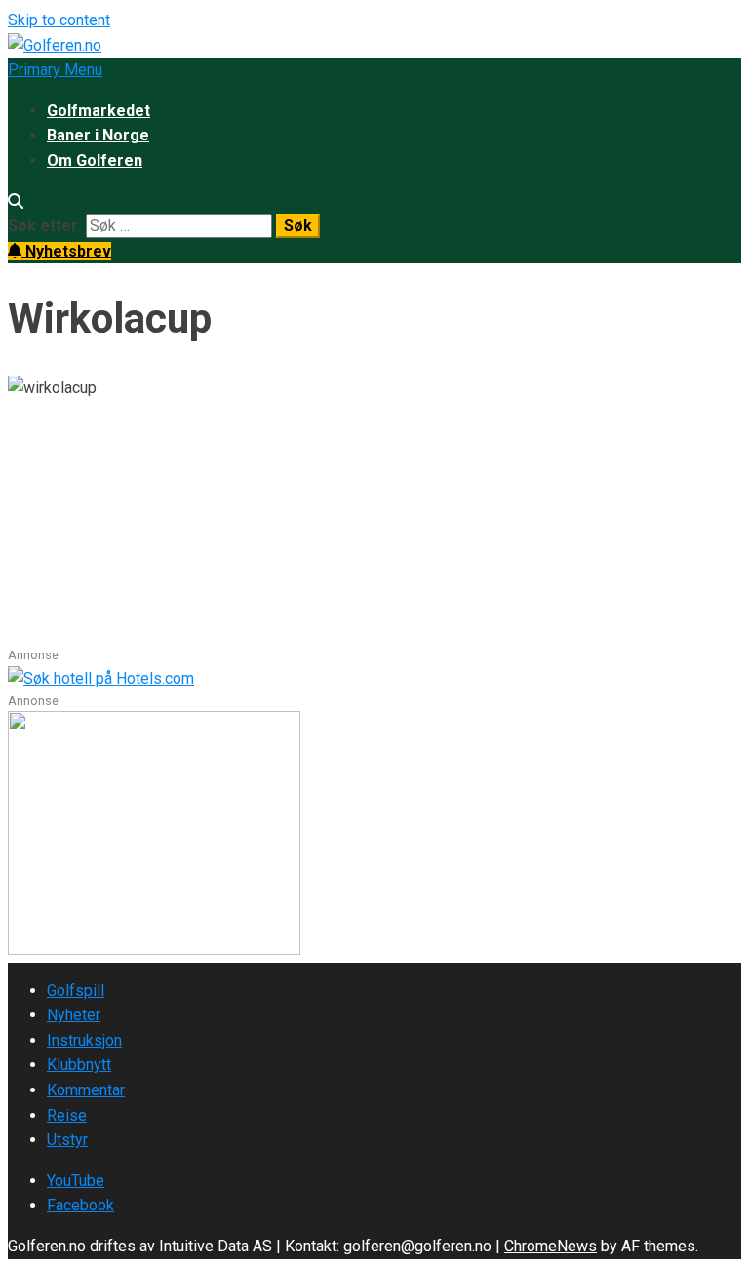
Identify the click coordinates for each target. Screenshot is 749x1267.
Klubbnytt (79, 1064)
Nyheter (73, 1015)
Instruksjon (84, 1040)
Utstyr (67, 1139)
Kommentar (86, 1090)
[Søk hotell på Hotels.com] (101, 678)
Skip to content (59, 20)
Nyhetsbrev (66, 251)
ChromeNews (550, 1246)
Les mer (38, 633)
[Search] (15, 201)
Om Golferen (94, 160)
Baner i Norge (98, 135)
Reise (67, 1115)
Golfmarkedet (98, 110)
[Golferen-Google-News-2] (154, 949)
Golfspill (75, 990)
